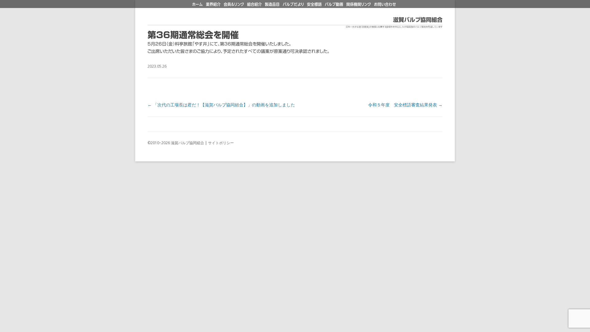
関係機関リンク (358, 4)
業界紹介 (213, 4)
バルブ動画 (334, 4)
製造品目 (272, 4)
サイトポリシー (221, 142)
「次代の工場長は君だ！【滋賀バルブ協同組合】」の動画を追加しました (221, 105)
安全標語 (314, 4)
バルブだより (293, 4)
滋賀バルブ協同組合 (417, 19)
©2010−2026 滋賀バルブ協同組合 (176, 142)
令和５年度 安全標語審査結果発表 (405, 105)
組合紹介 (254, 4)
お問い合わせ (385, 4)
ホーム (197, 4)
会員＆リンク (234, 4)
